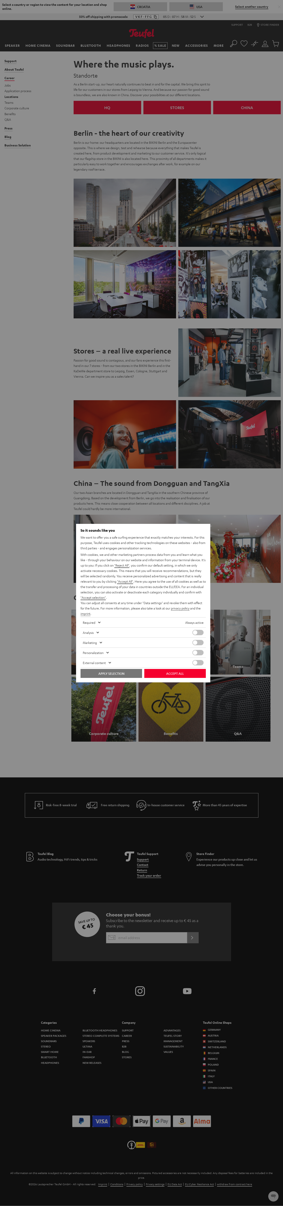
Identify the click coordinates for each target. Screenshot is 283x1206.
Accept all (175, 673)
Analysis (88, 633)
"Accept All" (125, 581)
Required (89, 622)
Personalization (93, 653)
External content (94, 663)
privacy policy (180, 608)
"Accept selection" (93, 597)
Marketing (90, 643)
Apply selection (111, 673)
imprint (85, 613)
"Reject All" (121, 565)
